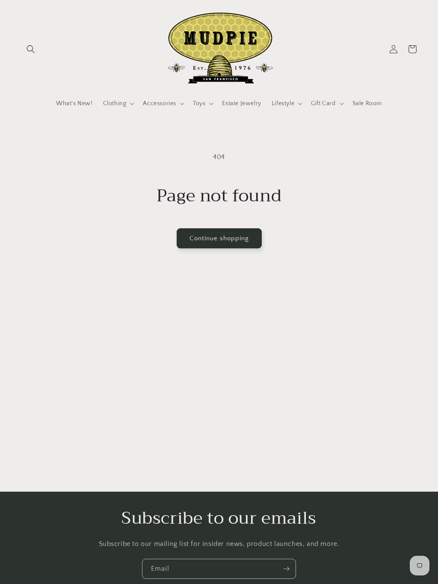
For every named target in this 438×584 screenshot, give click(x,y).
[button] (30, 49)
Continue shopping (219, 238)
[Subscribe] (286, 569)
